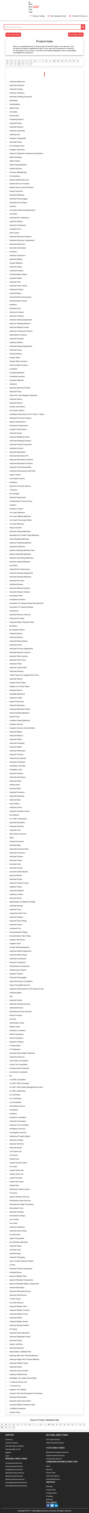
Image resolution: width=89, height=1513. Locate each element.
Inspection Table (15, 698)
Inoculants (13, 112)
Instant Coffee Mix (16, 1170)
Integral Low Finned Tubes (19, 686)
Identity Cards (14, 1027)
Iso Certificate (14, 1095)
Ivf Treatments (15, 1049)
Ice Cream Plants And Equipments (22, 210)
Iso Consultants (15, 1102)
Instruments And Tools (18, 913)
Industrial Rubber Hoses (18, 1314)
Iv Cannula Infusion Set (18, 1382)
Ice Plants (13, 214)
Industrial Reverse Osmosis (20, 615)
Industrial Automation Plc (18, 456)
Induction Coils (15, 282)
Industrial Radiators (16, 891)
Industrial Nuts (15, 800)
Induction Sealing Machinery (20, 531)
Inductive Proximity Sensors (20, 486)
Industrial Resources (53, 1479)
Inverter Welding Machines (19, 947)
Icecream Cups (15, 1250)
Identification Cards (16, 1023)
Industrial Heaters (16, 342)
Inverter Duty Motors (17, 407)
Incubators (13, 482)
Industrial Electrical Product (19, 388)
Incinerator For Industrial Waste (21, 607)
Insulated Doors (15, 229)
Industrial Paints (15, 142)
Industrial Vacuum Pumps (19, 883)
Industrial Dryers (15, 645)
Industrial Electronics (17, 244)
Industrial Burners (16, 637)
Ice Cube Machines (16, 524)
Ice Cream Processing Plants (20, 520)
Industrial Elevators (16, 826)
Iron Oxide (13, 1223)
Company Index (51, 1493)
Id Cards (12, 1019)
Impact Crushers (15, 528)
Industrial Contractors (17, 962)
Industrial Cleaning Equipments (21, 573)
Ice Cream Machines (17, 513)
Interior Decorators (16, 1034)
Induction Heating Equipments (20, 320)
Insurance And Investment (19, 1068)
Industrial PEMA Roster (18, 1374)
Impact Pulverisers (16, 702)
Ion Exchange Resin (16, 146)
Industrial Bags (15, 1253)
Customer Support (11, 1443)
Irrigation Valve (15, 943)
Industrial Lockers (16, 894)
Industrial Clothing (16, 1140)
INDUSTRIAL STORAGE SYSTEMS (22, 902)
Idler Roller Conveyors (17, 834)
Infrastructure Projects (17, 970)
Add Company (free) (58, 16)
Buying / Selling (39, 16)
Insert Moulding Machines (19, 539)
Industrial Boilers (15, 634)
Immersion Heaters (16, 312)
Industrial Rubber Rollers (18, 1322)
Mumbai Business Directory (14, 1473)
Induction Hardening (17, 1227)
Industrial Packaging (17, 1257)
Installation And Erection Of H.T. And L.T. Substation (28, 414)
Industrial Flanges (16, 917)
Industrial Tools (15, 909)
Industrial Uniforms (16, 1144)
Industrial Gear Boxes (17, 777)
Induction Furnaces (16, 316)
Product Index (51, 1490)
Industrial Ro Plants (16, 618)
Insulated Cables (15, 278)
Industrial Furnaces (16, 339)
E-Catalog (49, 1496)
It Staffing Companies (17, 1408)
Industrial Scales (15, 433)
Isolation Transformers (18, 429)
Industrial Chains (15, 739)
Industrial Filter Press (17, 660)
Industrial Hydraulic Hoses (19, 811)
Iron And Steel (14, 1235)
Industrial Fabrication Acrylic (20, 1291)
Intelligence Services (17, 1129)
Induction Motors (15, 399)
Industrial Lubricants (17, 131)
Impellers (13, 305)
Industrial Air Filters (16, 581)
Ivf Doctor (13, 1193)
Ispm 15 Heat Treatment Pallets (21, 1261)
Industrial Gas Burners (17, 758)
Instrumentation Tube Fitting (20, 936)
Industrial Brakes (15, 732)
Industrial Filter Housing (18, 656)
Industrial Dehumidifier (18, 1397)
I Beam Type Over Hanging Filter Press (24, 675)
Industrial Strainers (16, 671)
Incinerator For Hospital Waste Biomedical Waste (28, 603)
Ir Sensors (13, 490)
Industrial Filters (15, 664)
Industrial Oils (14, 135)
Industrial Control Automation (20, 467)
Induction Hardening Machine (20, 543)
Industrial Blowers (16, 584)
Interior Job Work (16, 1344)
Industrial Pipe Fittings (18, 921)
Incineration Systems (17, 599)
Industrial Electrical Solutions (20, 237)
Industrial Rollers (15, 1318)
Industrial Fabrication (17, 751)
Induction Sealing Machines (19, 562)
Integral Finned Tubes (17, 683)
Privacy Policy (50, 1473)
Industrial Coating (16, 89)
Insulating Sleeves (16, 119)
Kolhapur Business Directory (15, 1479)
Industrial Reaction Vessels (19, 652)
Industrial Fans (15, 308)
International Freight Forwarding (21, 1204)
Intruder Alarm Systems (18, 361)
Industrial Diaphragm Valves (20, 1337)
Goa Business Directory (54, 1459)
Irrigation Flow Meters (17, 1390)
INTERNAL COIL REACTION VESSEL (23, 1378)
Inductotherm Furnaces (18, 335)
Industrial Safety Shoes (18, 955)
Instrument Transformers (18, 426)
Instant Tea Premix (16, 1182)
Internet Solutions (16, 191)
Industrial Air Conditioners (19, 218)
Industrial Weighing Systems (20, 441)
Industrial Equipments (17, 497)
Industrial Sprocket (16, 1348)
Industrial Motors (15, 403)
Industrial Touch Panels (18, 286)
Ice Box (12, 1265)
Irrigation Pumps (15, 887)
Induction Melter (15, 747)
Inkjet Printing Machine (18, 165)
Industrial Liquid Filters (18, 668)
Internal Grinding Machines (19, 713)
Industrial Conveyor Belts (19, 849)
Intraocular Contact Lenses (19, 1189)
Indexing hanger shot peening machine (24, 1359)
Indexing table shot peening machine (23, 1356)
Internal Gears (14, 785)
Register (8, 1452)
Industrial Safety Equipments (20, 951)
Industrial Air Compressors (19, 569)
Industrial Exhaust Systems (19, 588)
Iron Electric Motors (16, 410)
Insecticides (14, 116)
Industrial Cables (15, 267)
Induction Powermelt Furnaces (21, 331)
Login (7, 1456)
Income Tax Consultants (18, 1064)
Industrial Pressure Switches (20, 418)
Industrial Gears (15, 781)
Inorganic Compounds (17, 138)
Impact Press (14, 717)
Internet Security (15, 169)
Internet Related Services (19, 180)
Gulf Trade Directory (53, 1439)
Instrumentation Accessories (20, 297)
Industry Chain (14, 1412)
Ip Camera (13, 369)
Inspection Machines (17, 547)
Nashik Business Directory (14, 1476)
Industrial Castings (16, 1212)
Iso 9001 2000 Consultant (19, 1083)
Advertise (49, 1499)
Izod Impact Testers (17, 479)
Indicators (13, 384)
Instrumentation (15, 293)
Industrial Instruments (17, 248)
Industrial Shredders (17, 823)
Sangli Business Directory (14, 1469)
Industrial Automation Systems (21, 463)
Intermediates (14, 104)
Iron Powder (14, 1219)
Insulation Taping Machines (19, 720)
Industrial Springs (16, 906)
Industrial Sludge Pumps (18, 1363)
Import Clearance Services (19, 1197)
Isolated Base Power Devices (20, 501)
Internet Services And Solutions (21, 187)
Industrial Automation (17, 452)
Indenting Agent (15, 993)
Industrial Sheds (15, 1148)
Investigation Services (17, 1133)
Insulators (13, 252)
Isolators (12, 505)
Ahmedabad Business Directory (16, 1486)
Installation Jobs (15, 770)
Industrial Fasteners (17, 792)
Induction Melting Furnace (19, 327)
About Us (49, 1469)
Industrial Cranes (15, 860)
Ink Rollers (13, 565)
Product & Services (79, 16)
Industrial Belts (15, 845)
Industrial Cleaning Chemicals (20, 97)
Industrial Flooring (16, 754)
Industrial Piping (15, 1340)
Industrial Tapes (15, 1246)
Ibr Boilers (13, 626)
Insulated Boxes (15, 1272)
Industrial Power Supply (18, 199)
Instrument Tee (15, 928)
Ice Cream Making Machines (20, 516)
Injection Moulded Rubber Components (24, 1284)
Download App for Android (14, 1446)
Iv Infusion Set (15, 1386)
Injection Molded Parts (18, 1276)
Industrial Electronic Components (22, 240)
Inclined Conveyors (16, 841)
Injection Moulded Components (21, 1280)
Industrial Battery (15, 259)
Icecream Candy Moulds (18, 872)
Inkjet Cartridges (15, 157)
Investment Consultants (18, 1072)
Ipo (10, 1076)
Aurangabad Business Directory (16, 1482)
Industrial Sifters (15, 1367)
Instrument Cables (16, 271)
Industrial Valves (15, 925)
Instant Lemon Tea (16, 1174)
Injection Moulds (15, 875)
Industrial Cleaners (16, 1042)
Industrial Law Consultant (19, 1125)
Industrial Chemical (16, 85)
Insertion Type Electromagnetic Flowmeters (26, 1393)
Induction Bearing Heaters (19, 1325)
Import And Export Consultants (21, 981)
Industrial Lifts (15, 830)
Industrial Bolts (15, 788)
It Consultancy (14, 176)
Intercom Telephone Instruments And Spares (26, 153)
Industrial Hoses (15, 807)
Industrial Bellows (16, 736)
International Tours (16, 1208)
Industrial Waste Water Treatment (22, 1053)
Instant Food (14, 1159)
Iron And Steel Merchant (18, 1242)
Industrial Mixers (15, 690)
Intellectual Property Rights (19, 1136)
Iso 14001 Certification (18, 819)
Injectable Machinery (17, 694)
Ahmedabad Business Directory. (44, 1511)
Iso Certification (15, 1098)
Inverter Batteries (16, 263)
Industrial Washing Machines (20, 577)
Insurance (13, 1114)
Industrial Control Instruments (20, 444)
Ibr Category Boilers (17, 630)
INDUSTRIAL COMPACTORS (20, 1352)
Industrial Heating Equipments (20, 346)
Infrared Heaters (15, 354)
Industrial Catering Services (19, 1004)
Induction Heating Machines (19, 324)
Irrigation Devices (16, 724)
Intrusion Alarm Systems (18, 365)
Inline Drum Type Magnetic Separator (23, 395)
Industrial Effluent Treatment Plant (22, 1405)
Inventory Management (18, 172)
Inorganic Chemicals (17, 150)
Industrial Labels (15, 1000)
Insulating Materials (16, 373)
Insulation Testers (16, 509)
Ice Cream (13, 1167)
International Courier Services (20, 1012)
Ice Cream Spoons (16, 1303)
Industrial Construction (17, 959)
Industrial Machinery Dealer (19, 709)
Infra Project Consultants (18, 1061)
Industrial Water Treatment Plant (21, 622)
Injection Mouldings (16, 1288)
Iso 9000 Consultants (17, 1080)
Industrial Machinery (17, 705)
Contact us (9, 1439)
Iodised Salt (14, 1185)
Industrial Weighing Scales (19, 437)
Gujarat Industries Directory (55, 1455)
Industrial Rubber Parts (18, 1306)
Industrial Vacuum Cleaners (19, 592)
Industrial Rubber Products (19, 1310)
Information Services (17, 1106)
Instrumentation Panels (18, 301)
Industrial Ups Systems (18, 203)
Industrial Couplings (17, 743)
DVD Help (49, 1486)
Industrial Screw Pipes (18, 1231)
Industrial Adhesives (17, 82)
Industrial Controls (16, 448)
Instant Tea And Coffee (18, 1163)
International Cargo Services (20, 1201)
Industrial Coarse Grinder (18, 1371)
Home (48, 1466)
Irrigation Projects (16, 974)
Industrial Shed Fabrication (19, 1333)
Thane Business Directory (14, 1466)
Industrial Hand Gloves (18, 1295)
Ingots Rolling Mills (16, 1238)
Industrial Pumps (15, 879)
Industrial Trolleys (16, 857)
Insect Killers (14, 804)
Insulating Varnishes (17, 376)
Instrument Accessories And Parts (22, 471)
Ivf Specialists (15, 1046)
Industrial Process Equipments (21, 649)
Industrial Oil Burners (17, 762)
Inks (11, 996)
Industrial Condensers (17, 225)
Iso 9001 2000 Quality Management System (26, 1087)
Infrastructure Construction (19, 966)
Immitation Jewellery (17, 1030)
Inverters (12, 206)
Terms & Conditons (52, 1476)
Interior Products (15, 1015)
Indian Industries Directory (55, 1443)
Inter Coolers (14, 233)
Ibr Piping (13, 1329)
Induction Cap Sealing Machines (21, 558)
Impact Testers (15, 475)
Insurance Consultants (17, 1117)
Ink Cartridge (14, 494)
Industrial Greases (16, 127)
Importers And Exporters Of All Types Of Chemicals (29, 989)
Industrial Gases (15, 123)
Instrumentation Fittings (18, 932)
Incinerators (13, 611)
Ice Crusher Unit (15, 1151)
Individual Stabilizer (16, 195)
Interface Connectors (17, 255)
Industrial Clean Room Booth (20, 1401)
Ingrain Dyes (14, 108)
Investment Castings (17, 1216)
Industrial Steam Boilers (18, 641)
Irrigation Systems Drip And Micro (22, 728)
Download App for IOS (13, 1449)
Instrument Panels (16, 289)
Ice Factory (13, 1155)
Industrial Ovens (15, 350)
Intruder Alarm (14, 358)
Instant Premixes (15, 1178)
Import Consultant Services (19, 985)
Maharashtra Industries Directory (57, 1452)
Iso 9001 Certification (17, 1091)
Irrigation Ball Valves (17, 940)
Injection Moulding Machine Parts (22, 550)
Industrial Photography (18, 978)
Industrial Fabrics (16, 679)
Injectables (13, 100)
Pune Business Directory (13, 1463)
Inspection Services (17, 1057)
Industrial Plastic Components (20, 1269)
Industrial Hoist (15, 864)
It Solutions (13, 1110)
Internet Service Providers (19, 184)
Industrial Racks (15, 898)
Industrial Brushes (16, 1008)
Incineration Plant (16, 596)
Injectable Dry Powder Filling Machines (24, 535)
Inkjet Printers (14, 161)
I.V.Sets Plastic (15, 1299)
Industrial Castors (16, 868)
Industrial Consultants (17, 1121)
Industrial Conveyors (17, 853)
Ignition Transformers (17, 422)
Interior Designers (16, 1038)
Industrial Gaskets (16, 773)
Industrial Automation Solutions (21, 460)
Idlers (11, 838)
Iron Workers (14, 815)
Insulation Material (16, 380)
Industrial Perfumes (17, 93)
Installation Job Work (17, 766)
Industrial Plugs (15, 392)
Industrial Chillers (16, 221)
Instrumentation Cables (18, 274)
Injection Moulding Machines (20, 554)
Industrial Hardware (16, 796)
